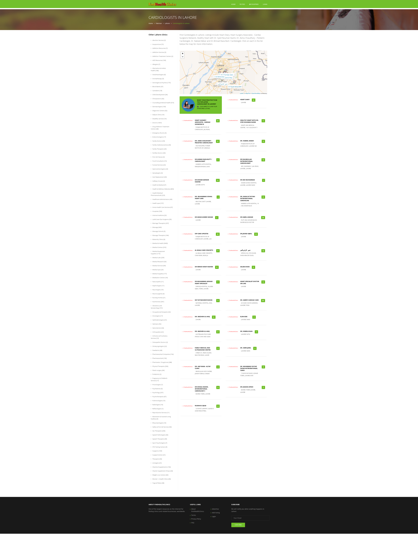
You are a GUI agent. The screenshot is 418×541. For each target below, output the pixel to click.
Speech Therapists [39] (159, 439)
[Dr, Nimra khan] (219, 72)
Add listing (216, 513)
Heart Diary (245, 99)
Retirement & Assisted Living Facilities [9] (161, 418)
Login (265, 4)
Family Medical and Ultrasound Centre (203, 349)
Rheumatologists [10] (159, 423)
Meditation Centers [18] (160, 278)
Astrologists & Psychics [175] (161, 83)
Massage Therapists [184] (160, 235)
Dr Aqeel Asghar (246, 217)
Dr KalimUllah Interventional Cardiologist (246, 161)
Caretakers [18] (157, 91)
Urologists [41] (157, 463)
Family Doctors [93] (158, 141)
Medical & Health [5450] (160, 243)
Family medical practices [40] (161, 145)
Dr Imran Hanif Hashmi (204, 267)
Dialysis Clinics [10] (158, 115)
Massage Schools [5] (158, 231)
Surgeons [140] (157, 451)
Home (233, 4)
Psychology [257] (157, 393)
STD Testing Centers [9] (159, 447)
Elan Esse (226, 75)
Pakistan (159, 23)
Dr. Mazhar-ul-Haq (202, 317)
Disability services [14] (159, 119)
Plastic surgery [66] (158, 370)
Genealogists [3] (157, 173)
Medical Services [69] (159, 266)
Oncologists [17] (157, 316)
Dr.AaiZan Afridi (246, 387)
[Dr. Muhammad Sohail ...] (224, 73)
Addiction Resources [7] (160, 48)
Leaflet (241, 93)
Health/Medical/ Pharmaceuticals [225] (158, 194)
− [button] (182, 56)
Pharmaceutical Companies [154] (163, 354)
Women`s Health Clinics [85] (161, 479)
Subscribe (238, 525)
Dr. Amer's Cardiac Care (249, 300)
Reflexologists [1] (157, 409)
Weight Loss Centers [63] (160, 475)
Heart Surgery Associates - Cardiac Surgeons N (202, 122)
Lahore (167, 23)
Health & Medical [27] (159, 185)
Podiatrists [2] (156, 374)
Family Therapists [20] (159, 149)
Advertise (215, 509)
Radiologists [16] (157, 405)
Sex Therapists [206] (158, 431)
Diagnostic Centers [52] (159, 111)
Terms (193, 515)
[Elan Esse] (226, 70)
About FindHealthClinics (197, 510)
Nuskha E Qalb (200, 406)
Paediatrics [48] (157, 350)
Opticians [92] (156, 324)
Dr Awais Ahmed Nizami (204, 217)
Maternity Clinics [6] (158, 239)
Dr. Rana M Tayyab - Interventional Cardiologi (247, 198)
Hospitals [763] (157, 211)
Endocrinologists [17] (159, 137)
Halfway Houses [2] (158, 181)
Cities (243, 4)
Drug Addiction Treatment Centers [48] (160, 128)
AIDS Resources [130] (159, 60)
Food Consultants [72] (159, 161)
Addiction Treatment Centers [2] (162, 56)
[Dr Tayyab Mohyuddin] (234, 82)
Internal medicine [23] (159, 215)
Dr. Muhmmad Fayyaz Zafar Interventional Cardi (249, 368)
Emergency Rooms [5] (159, 133)
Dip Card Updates (201, 234)
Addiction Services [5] (159, 52)
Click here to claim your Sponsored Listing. (207, 107)
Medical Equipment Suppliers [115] (158, 252)
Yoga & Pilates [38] (158, 483)
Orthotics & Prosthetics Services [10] (159, 337)
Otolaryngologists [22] (159, 346)
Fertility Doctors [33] (158, 153)
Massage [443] (157, 227)
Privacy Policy (196, 519)
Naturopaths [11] (157, 282)
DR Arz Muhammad (247, 180)
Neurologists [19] (157, 290)
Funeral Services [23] (159, 165)
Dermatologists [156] (159, 107)
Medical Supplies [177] (159, 274)
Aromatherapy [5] (158, 79)
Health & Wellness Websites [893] (163, 189)
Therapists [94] (157, 459)
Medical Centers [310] (159, 247)
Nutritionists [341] (158, 302)
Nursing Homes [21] (158, 298)
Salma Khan (245, 267)
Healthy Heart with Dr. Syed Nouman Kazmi (249, 121)
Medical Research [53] (159, 262)
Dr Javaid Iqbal (246, 234)
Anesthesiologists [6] (159, 75)
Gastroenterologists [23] (160, 169)
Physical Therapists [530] (160, 366)
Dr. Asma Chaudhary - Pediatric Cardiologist (204, 142)
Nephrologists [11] (158, 286)
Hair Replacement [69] (159, 177)
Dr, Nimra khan (220, 77)
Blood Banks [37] (157, 87)
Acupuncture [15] (157, 44)
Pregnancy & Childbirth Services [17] (159, 379)
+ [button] (182, 53)
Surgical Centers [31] (158, 455)
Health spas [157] (157, 203)
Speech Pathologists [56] (160, 435)
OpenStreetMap (256, 93)
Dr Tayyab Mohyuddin (234, 87)
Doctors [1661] (157, 123)
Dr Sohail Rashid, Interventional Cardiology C (201, 389)
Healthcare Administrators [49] (162, 199)
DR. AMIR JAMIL (245, 348)
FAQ (192, 523)
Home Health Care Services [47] (162, 207)
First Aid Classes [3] (158, 157)
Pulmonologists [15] (158, 401)
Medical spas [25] (157, 270)
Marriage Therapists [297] (160, 223)
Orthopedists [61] (158, 332)
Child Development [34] (160, 95)
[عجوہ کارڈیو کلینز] (222, 79)
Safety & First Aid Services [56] (162, 427)
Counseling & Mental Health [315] (163, 103)
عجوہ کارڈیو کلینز (223, 84)
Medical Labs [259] (158, 258)
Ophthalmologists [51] (159, 320)
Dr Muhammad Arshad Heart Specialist (204, 282)
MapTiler (248, 93)
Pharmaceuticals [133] (159, 358)
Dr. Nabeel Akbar (247, 141)
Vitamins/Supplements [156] (161, 467)
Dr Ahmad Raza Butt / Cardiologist (203, 160)
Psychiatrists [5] (157, 389)
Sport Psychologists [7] (159, 443)
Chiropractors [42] (158, 99)
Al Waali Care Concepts (204, 250)
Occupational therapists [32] (161, 312)
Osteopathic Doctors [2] (160, 342)
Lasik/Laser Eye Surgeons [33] (161, 219)
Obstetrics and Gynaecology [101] (157, 307)
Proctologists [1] (157, 385)
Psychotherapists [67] (159, 397)
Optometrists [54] (158, 328)
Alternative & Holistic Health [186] (158, 69)
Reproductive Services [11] (160, 413)
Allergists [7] (156, 64)
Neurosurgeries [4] (158, 294)
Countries (254, 4)
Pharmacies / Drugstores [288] (162, 362)
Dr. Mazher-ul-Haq (226, 78)
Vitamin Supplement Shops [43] (162, 471)
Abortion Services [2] (159, 40)
